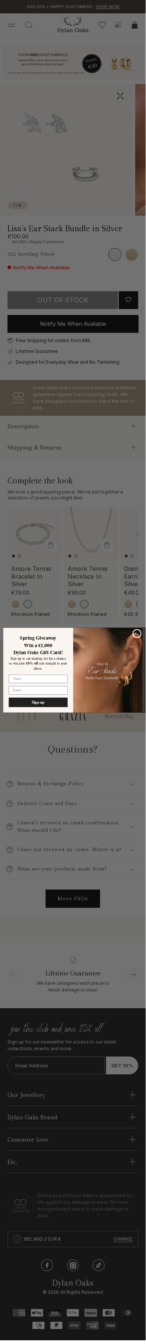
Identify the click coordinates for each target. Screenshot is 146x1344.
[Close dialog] (137, 633)
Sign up (37, 702)
